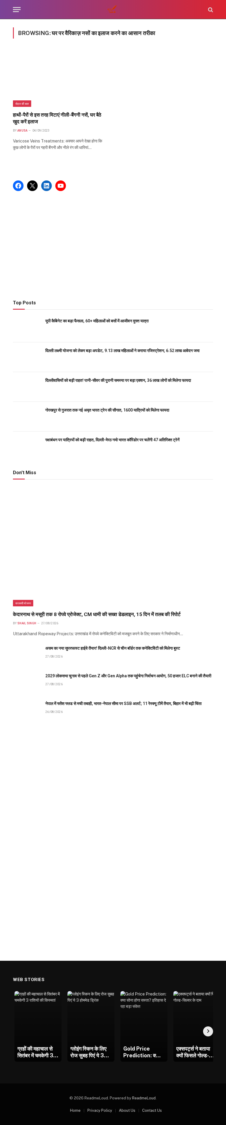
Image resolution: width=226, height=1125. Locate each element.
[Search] (210, 9)
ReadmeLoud (144, 1098)
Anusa (22, 130)
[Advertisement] (113, 245)
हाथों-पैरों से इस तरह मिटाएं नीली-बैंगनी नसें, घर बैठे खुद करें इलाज (57, 118)
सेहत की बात (22, 103)
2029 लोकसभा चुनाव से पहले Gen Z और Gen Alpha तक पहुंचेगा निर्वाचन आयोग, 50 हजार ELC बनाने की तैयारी (128, 675)
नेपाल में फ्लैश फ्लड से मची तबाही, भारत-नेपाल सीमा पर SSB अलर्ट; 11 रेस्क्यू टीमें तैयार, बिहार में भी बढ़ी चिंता (123, 703)
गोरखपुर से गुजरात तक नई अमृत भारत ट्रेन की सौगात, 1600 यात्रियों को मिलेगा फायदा (107, 410)
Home (75, 1110)
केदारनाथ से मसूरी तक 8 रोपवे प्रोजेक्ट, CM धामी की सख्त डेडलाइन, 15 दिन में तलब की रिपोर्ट (97, 614)
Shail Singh (26, 623)
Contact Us (152, 1110)
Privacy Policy (99, 1110)
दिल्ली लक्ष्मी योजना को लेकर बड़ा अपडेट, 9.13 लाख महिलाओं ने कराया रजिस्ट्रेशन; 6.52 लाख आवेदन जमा (122, 350)
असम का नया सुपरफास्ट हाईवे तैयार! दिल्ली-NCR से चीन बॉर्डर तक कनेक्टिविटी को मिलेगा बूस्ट (112, 648)
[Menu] (17, 9)
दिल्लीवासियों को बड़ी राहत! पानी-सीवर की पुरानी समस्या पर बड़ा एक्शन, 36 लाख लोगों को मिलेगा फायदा (118, 380)
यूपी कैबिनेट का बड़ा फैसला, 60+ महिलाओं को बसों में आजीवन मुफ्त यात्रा (97, 320)
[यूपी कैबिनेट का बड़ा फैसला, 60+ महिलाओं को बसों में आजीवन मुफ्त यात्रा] (26, 327)
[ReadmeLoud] (113, 9)
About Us (127, 1110)
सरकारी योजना (23, 603)
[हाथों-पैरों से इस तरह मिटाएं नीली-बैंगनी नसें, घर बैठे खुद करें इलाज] (60, 78)
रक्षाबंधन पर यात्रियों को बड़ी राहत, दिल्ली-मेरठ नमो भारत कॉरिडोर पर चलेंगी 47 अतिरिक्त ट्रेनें (112, 439)
